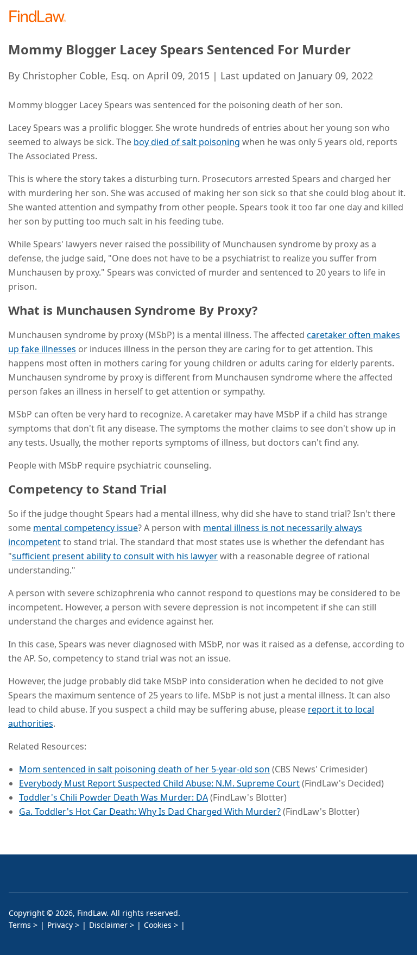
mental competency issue (85, 528)
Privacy (60, 925)
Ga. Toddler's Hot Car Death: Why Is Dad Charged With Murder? (150, 811)
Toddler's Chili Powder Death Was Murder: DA (113, 797)
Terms (20, 925)
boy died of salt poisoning (187, 142)
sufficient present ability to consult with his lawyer (115, 556)
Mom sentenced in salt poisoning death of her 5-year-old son (144, 769)
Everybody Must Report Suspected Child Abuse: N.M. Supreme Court (159, 783)
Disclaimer (108, 925)
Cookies (158, 925)
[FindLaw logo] (41, 17)
